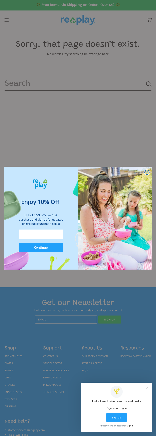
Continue (41, 247)
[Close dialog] (147, 172)
